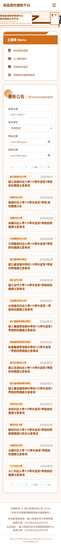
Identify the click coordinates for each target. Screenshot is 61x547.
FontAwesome (30, 541)
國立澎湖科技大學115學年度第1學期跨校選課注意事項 (30, 369)
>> (49, 167)
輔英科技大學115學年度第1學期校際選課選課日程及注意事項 (30, 431)
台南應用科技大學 (18, 300)
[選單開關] (54, 5)
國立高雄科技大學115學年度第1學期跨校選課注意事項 (30, 183)
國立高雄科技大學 (18, 176)
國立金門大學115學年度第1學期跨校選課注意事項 (30, 287)
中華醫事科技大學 (18, 238)
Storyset (37, 538)
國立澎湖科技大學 (18, 362)
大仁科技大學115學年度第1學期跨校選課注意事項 (30, 473)
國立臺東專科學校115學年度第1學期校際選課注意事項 (30, 266)
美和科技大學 (16, 404)
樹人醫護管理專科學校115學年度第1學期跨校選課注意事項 (30, 328)
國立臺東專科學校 (18, 259)
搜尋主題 (13, 109)
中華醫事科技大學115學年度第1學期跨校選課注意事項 (30, 245)
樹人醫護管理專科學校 (20, 321)
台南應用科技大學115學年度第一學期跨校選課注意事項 (29, 307)
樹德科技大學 (16, 197)
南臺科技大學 (16, 218)
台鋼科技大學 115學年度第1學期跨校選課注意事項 (29, 452)
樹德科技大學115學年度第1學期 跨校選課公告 (29, 204)
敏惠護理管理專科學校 (20, 342)
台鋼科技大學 (16, 445)
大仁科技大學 (16, 466)
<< (12, 167)
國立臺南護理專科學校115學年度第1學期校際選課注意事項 (30, 390)
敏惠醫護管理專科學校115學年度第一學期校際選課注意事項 (29, 349)
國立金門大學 (16, 280)
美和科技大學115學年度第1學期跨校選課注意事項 (30, 411)
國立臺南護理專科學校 (20, 383)
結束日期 (13, 149)
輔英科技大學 (16, 424)
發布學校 (13, 122)
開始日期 (13, 136)
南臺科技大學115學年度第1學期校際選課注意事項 (30, 225)
